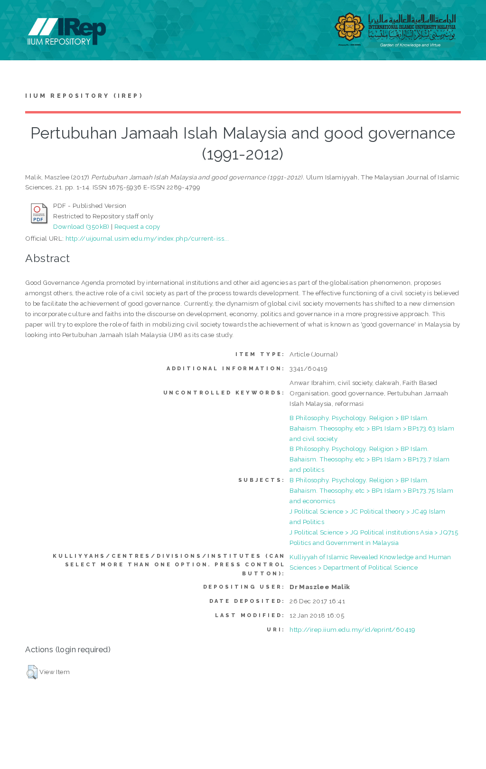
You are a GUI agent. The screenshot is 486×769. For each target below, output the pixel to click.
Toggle (17, 18)
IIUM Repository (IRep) (84, 96)
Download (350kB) (81, 226)
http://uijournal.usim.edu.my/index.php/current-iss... (147, 238)
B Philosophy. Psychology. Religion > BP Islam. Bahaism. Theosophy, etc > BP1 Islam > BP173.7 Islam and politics (369, 459)
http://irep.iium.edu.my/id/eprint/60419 (353, 629)
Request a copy (137, 226)
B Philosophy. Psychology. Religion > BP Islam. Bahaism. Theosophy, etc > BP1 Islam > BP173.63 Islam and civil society (372, 428)
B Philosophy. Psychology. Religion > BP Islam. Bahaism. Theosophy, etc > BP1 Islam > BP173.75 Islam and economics (371, 490)
